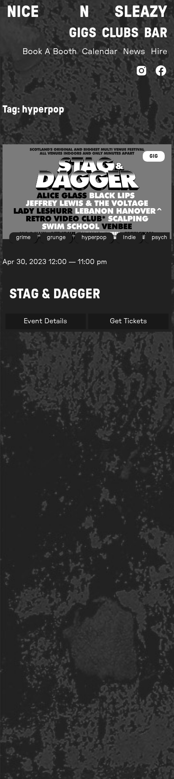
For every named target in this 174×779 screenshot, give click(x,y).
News (134, 52)
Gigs (82, 33)
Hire (159, 52)
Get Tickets (128, 321)
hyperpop (94, 237)
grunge (56, 237)
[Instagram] (141, 73)
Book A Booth (49, 52)
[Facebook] (161, 73)
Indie (129, 237)
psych (159, 237)
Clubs (120, 33)
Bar (155, 33)
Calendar (99, 52)
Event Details (45, 321)
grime (23, 237)
